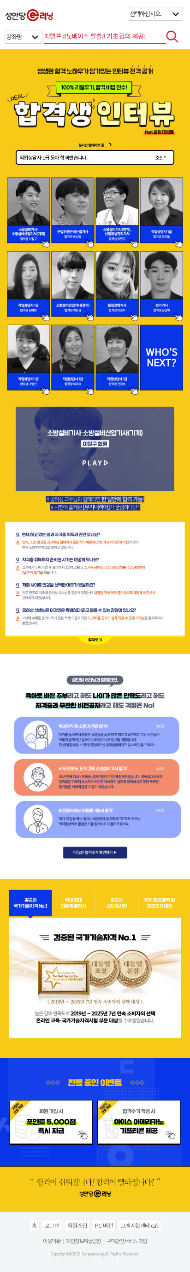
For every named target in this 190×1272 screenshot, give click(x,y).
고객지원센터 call (139, 1225)
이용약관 (51, 1240)
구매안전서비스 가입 (127, 1240)
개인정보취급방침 (83, 1240)
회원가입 (77, 1225)
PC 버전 (104, 1225)
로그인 (52, 1225)
